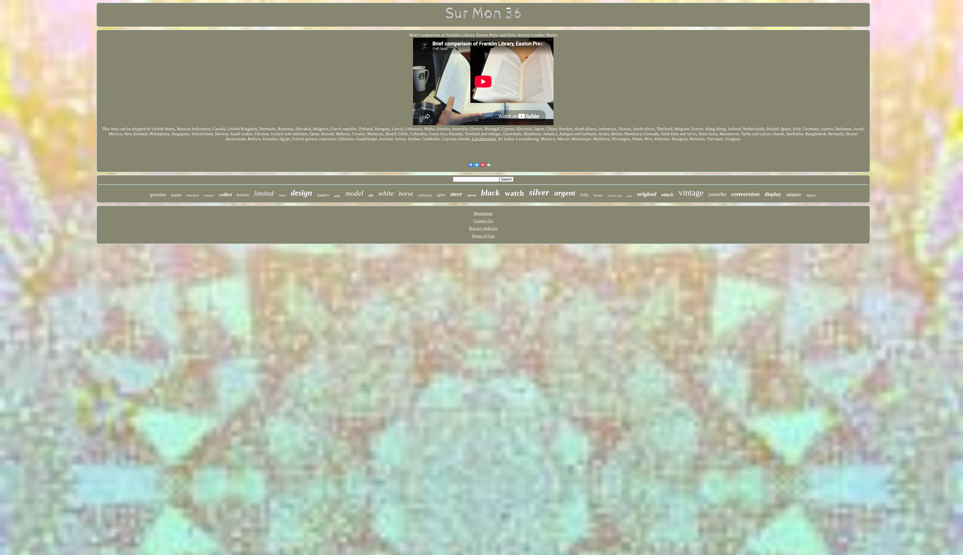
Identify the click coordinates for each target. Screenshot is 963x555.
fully (584, 194)
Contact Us (483, 221)
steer (456, 194)
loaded (176, 195)
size (370, 195)
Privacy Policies (483, 228)
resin (629, 195)
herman (598, 195)
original (646, 194)
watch (514, 193)
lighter (812, 195)
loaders (323, 195)
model (354, 193)
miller (337, 196)
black (490, 192)
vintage (691, 192)
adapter (793, 194)
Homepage (483, 213)
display (773, 194)
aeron (471, 195)
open (441, 194)
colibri (225, 194)
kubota (243, 194)
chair (282, 195)
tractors (193, 195)
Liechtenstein (484, 138)
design (301, 192)
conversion (745, 193)
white (386, 193)
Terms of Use (483, 236)
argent (564, 192)
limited (264, 193)
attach (667, 194)
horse (406, 193)
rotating (615, 195)
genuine (158, 194)
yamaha (717, 194)
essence (209, 195)
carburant (425, 195)
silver (539, 192)
